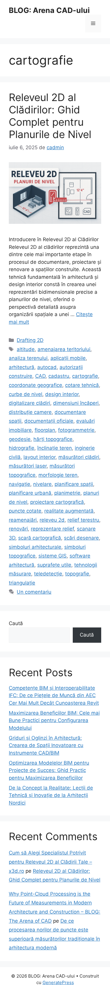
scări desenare (81, 538)
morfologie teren (57, 475)
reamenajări (23, 520)
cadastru (58, 376)
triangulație (22, 583)
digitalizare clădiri (29, 403)
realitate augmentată (69, 511)
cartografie (85, 376)
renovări (18, 529)
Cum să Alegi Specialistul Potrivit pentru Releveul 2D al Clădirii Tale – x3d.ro (50, 862)
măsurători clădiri (78, 457)
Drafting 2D (30, 340)
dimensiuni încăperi (76, 403)
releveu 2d (52, 520)
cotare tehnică (82, 385)
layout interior (39, 457)
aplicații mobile (68, 358)
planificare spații (74, 484)
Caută (16, 623)
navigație (19, 484)
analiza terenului (28, 358)
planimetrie (67, 493)
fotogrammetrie (76, 430)
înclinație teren (54, 448)
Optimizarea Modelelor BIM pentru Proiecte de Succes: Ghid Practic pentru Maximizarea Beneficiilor (49, 770)
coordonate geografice (35, 385)
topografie (77, 574)
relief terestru (83, 520)
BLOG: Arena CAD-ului (49, 10)
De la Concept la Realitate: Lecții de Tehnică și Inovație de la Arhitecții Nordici (51, 795)
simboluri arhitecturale (35, 547)
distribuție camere (30, 412)
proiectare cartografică (57, 502)
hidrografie (21, 448)
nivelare (42, 484)
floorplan (45, 430)
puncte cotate (25, 511)
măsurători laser (28, 466)
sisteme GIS (52, 556)
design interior (62, 394)
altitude (26, 349)
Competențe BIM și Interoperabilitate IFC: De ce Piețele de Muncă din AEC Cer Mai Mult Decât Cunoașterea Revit (54, 695)
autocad (47, 367)
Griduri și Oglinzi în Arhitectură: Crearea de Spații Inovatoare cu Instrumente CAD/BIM (46, 745)
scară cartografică (39, 538)
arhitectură (21, 367)
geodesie (20, 439)
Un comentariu (34, 592)
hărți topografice (52, 439)
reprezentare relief (52, 529)
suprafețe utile (54, 565)
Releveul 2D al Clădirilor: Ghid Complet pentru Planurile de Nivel (50, 115)
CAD (40, 376)
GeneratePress (58, 982)
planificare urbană (30, 493)
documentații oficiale (48, 421)
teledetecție (48, 574)
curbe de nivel (25, 394)
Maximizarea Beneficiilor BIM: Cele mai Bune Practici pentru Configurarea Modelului (54, 720)
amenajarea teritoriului (64, 349)
